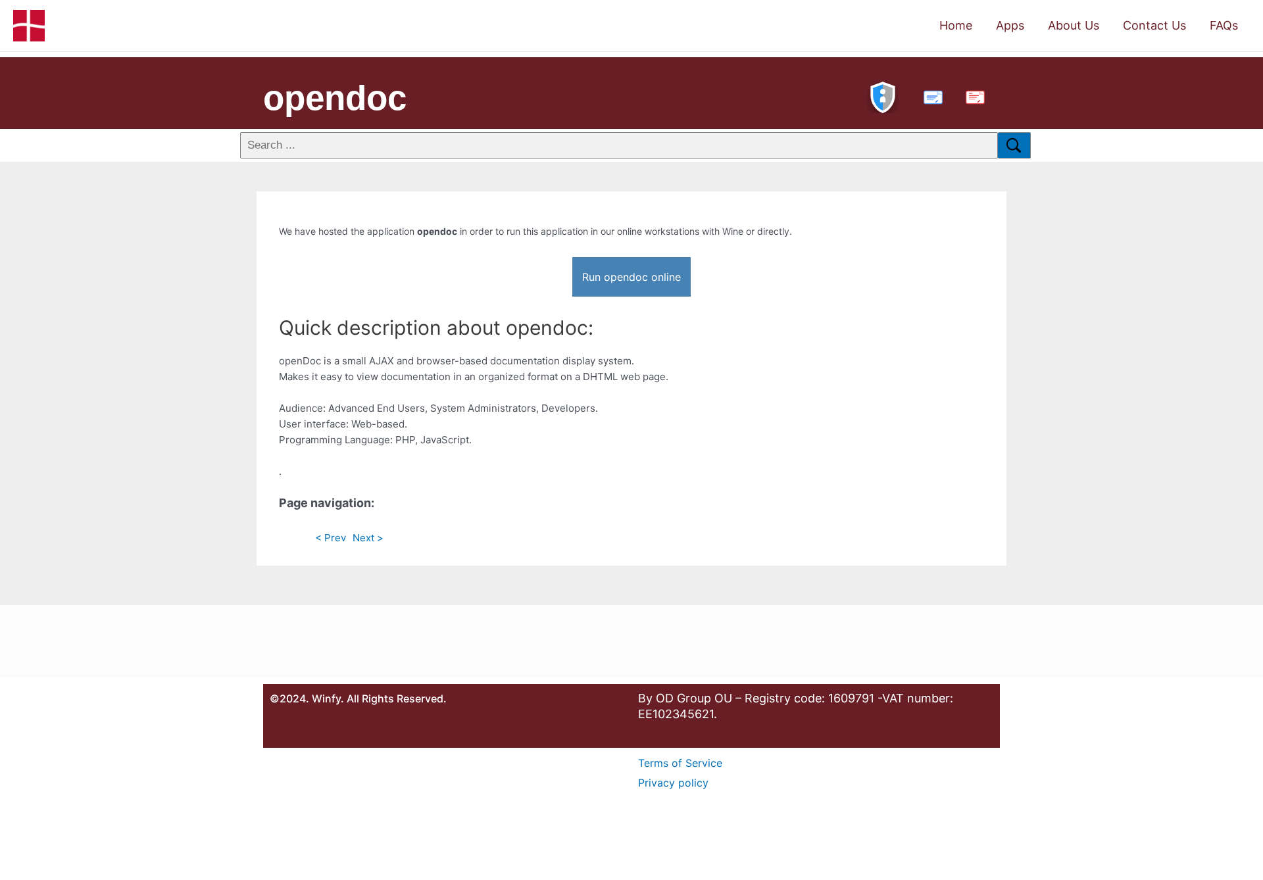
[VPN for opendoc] (883, 96)
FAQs (1224, 25)
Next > (368, 537)
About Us (1073, 25)
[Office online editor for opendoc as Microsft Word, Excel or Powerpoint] (930, 96)
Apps (1010, 25)
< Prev (330, 537)
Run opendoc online (631, 276)
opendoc (335, 97)
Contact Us (1154, 25)
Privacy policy (673, 782)
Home (955, 25)
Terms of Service (680, 763)
